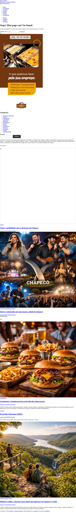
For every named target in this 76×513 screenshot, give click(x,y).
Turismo (5, 13)
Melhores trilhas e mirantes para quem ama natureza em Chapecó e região (28, 502)
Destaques (5, 121)
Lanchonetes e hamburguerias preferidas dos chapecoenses (22, 401)
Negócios (5, 9)
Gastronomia (6, 15)
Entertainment (6, 122)
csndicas (2, 417)
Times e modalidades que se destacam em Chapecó (19, 228)
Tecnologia (5, 129)
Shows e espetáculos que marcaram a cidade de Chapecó (21, 312)
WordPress (47, 511)
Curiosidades (6, 8)
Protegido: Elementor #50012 (11, 414)
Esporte (5, 12)
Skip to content (3, 0)
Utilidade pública (7, 131)
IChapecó (2, 231)
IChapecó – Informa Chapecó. (16, 511)
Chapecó (5, 117)
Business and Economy (8, 115)
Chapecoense (6, 118)
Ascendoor (35, 511)
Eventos (5, 11)
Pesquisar (2, 134)
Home (4, 7)
